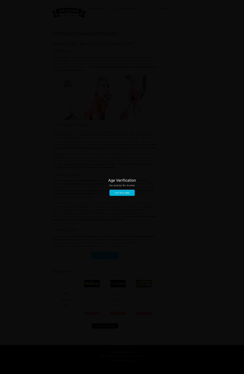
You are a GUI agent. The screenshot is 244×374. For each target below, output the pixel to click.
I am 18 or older (122, 192)
